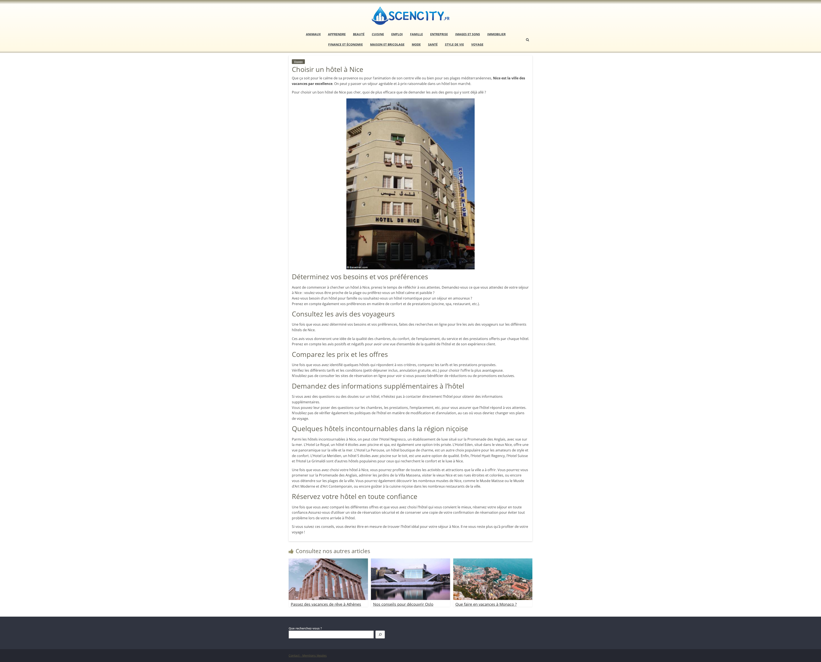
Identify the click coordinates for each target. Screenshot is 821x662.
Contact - (295, 655)
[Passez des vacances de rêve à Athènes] (328, 561)
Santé (433, 44)
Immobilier (496, 34)
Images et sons (467, 34)
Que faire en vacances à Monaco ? (486, 604)
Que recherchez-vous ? (305, 628)
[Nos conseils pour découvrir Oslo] (410, 561)
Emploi (397, 34)
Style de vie (454, 44)
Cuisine (378, 34)
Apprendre (337, 34)
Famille (416, 34)
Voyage (477, 44)
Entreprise (439, 34)
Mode (416, 44)
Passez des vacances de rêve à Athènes (326, 604)
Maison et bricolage (387, 44)
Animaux (313, 34)
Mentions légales (314, 655)
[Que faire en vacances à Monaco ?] (493, 561)
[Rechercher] (380, 635)
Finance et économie (345, 44)
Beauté (359, 34)
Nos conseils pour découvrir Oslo (403, 604)
